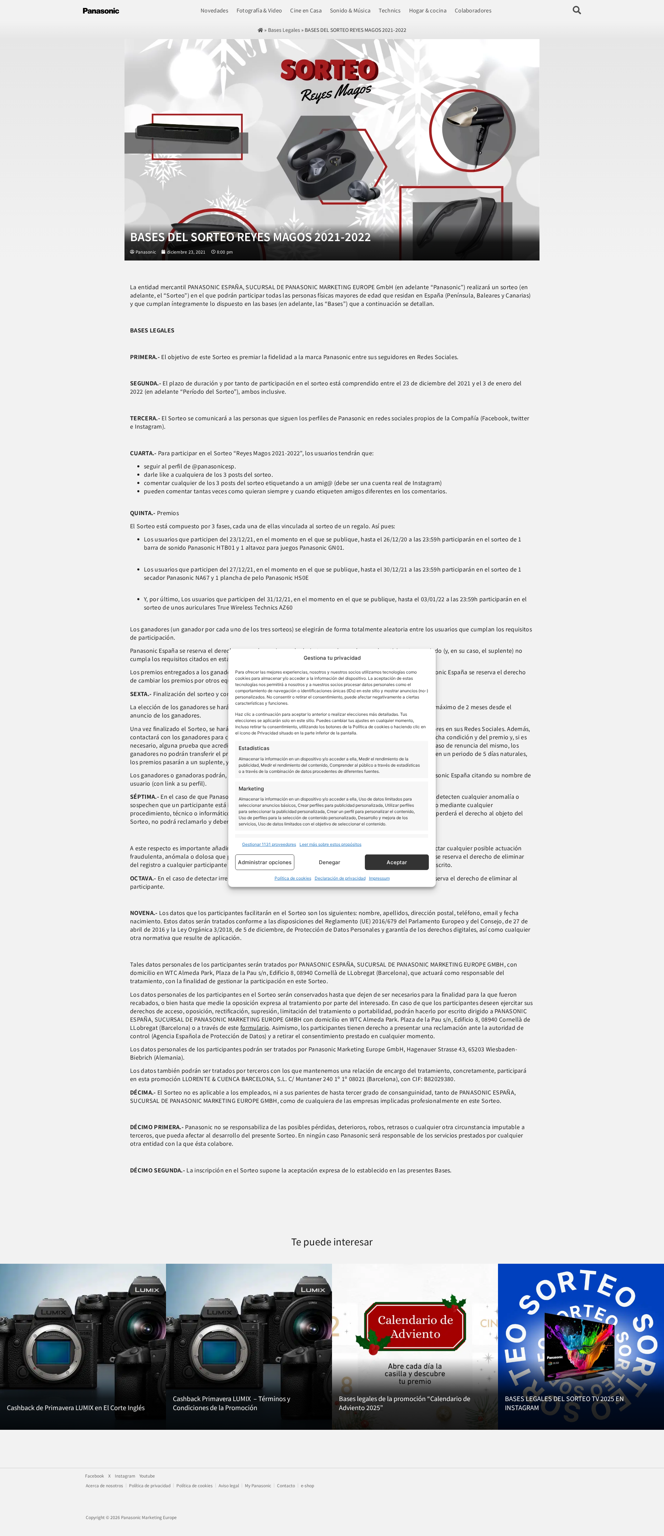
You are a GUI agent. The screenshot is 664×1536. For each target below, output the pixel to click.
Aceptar (397, 862)
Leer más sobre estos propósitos (330, 844)
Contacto (286, 1485)
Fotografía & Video (259, 10)
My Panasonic (258, 1485)
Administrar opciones (265, 862)
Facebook (94, 1476)
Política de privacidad (149, 1485)
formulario (254, 1027)
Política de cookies (293, 878)
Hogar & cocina (427, 10)
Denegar (329, 862)
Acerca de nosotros (104, 1485)
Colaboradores (473, 10)
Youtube (147, 1476)
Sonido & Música (350, 10)
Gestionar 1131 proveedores (269, 844)
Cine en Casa (306, 10)
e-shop (307, 1485)
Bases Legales (284, 29)
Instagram (125, 1476)
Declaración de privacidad (340, 878)
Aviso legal (229, 1485)
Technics (389, 10)
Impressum (379, 878)
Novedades (214, 10)
